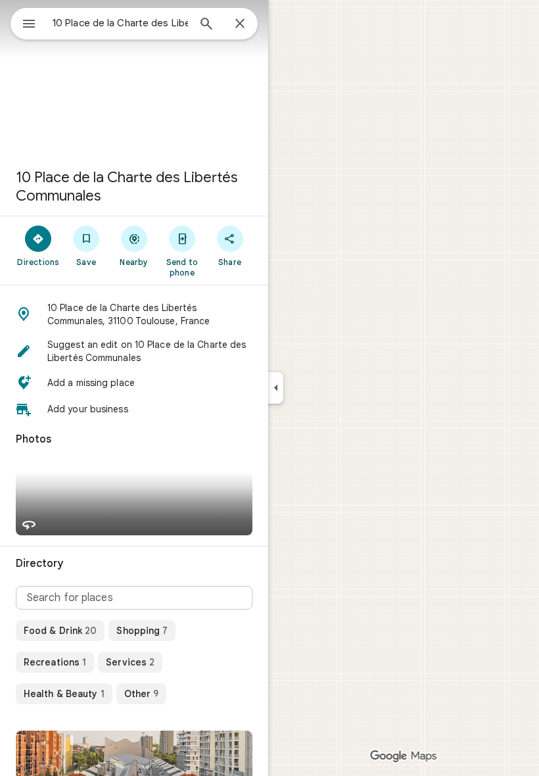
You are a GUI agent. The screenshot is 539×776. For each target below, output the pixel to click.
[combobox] (120, 23)
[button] (134, 314)
